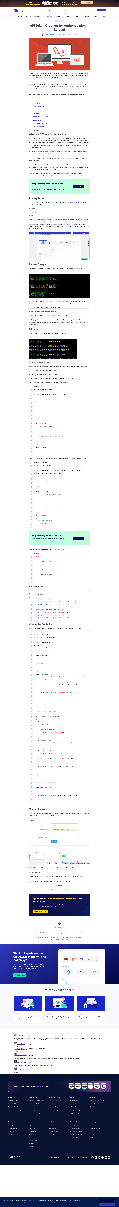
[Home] (14, 17)
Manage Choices (107, 1200)
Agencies (51, 10)
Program (92, 1097)
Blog (65, 10)
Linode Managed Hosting (35, 1106)
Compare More (74, 1137)
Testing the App (38, 127)
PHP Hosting (52, 1113)
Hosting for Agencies (75, 1100)
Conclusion (36, 130)
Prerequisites (37, 103)
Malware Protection (54, 1131)
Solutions (42, 10)
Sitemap (92, 1134)
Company (93, 1122)
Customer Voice (33, 1131)
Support (10, 1122)
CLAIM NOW (87, 2)
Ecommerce (37, 16)
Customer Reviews (95, 1128)
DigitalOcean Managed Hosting (37, 1100)
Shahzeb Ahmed (49, 34)
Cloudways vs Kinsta (75, 1128)
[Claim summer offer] (59, 3)
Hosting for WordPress (55, 1100)
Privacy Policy (43, 1202)
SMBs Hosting (73, 1106)
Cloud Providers (33, 1097)
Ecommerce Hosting (75, 1103)
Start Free (101, 10)
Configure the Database (41, 110)
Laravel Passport (38, 106)
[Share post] (51, 890)
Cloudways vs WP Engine (76, 1125)
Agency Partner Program (96, 1103)
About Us (92, 1125)
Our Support (11, 1125)
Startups (58, 16)
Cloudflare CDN (53, 1125)
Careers (92, 1137)
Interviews (86, 16)
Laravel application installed (75, 202)
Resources (83, 10)
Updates (20, 16)
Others (96, 16)
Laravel (62, 21)
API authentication (71, 165)
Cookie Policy (51, 1202)
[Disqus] (59, 1053)
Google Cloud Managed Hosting (37, 1113)
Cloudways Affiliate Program (97, 1100)
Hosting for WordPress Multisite (57, 1116)
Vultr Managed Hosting (34, 1103)
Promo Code (32, 1143)
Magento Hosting (53, 1110)
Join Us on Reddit (40, 911)
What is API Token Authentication (44, 100)
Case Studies (32, 1128)
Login (92, 10)
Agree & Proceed (107, 1204)
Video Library (32, 1134)
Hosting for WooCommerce (56, 1103)
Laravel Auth (37, 120)
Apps (27, 16)
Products (33, 10)
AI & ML (76, 16)
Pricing (71, 10)
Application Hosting (55, 1097)
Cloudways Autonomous (14, 1103)
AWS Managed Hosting (34, 1110)
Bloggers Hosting (74, 1113)
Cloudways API (32, 1146)
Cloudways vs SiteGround (76, 1134)
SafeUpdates (52, 1128)
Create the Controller (40, 123)
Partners (92, 1106)
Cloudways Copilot (13, 1106)
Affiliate (59, 10)
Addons (51, 1122)
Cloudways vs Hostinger (76, 1131)
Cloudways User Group (34, 1140)
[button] (54, 1157)
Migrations (36, 113)
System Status (11, 1131)
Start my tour (20, 975)
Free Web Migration (13, 1134)
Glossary (31, 1137)
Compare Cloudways (76, 1122)
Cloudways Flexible (13, 1100)
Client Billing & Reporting (14, 1110)
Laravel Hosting (53, 1106)
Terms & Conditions (68, 1157)
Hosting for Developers (76, 1110)
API (56, 21)
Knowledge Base (12, 1128)
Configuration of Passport (42, 116)
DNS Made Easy (53, 1134)
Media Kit (92, 1131)
